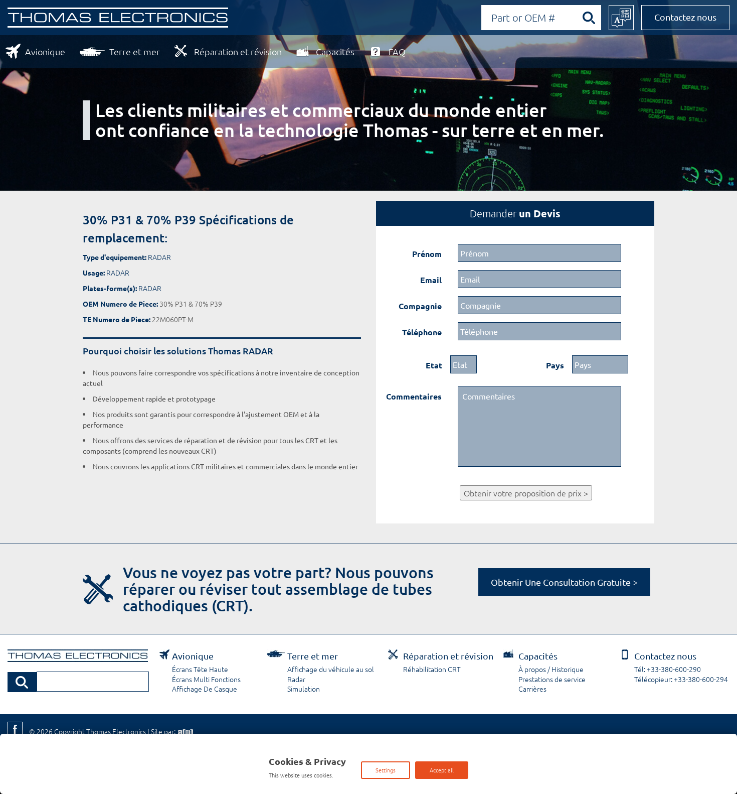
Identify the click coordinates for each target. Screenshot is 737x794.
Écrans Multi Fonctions (206, 679)
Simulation (303, 689)
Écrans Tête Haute (200, 669)
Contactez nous (685, 17)
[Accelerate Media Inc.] (184, 731)
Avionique (45, 51)
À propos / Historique (551, 669)
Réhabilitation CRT (432, 669)
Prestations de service (552, 679)
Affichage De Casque (204, 689)
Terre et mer (134, 51)
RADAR (159, 257)
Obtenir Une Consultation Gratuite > (564, 582)
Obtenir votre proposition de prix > (526, 492)
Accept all (442, 770)
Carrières (532, 689)
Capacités (335, 51)
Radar (296, 679)
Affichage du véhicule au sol (330, 669)
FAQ (397, 51)
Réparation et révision (238, 51)
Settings (386, 770)
